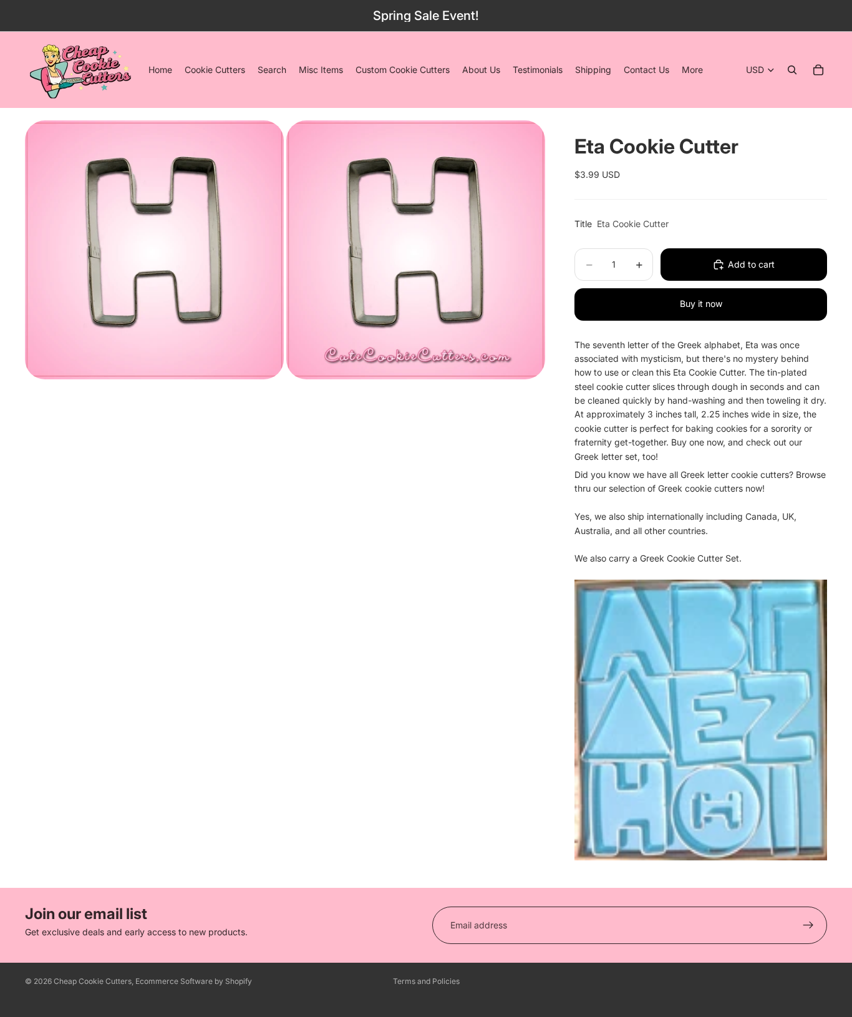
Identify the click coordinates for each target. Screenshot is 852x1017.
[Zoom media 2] (415, 249)
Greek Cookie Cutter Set (689, 558)
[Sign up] (808, 925)
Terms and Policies (426, 981)
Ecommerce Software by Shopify (193, 981)
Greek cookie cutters (701, 488)
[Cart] (818, 70)
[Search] (792, 70)
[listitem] (692, 70)
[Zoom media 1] (154, 249)
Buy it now (701, 303)
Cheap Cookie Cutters (93, 981)
